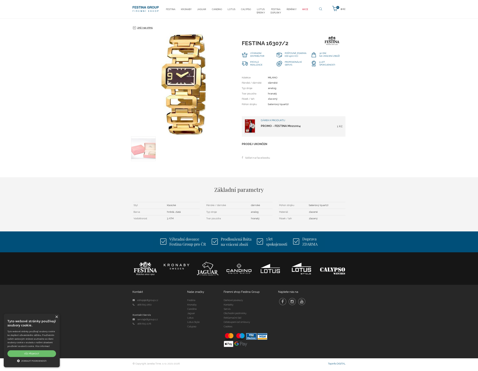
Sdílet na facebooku (257, 157)
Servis (227, 309)
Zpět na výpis (145, 28)
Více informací (42, 346)
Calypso (191, 326)
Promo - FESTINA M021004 (281, 126)
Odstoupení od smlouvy (237, 322)
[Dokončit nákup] (338, 8)
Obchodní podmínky (235, 313)
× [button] (56, 317)
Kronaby (192, 304)
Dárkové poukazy (233, 300)
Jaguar (191, 313)
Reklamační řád (232, 317)
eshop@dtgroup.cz (147, 300)
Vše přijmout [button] (31, 353)
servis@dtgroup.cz (147, 319)
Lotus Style (193, 322)
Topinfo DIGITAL (336, 363)
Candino (192, 309)
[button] (31, 360)
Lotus (190, 317)
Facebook (282, 301)
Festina (191, 300)
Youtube (301, 301)
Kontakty (228, 304)
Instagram (292, 301)
